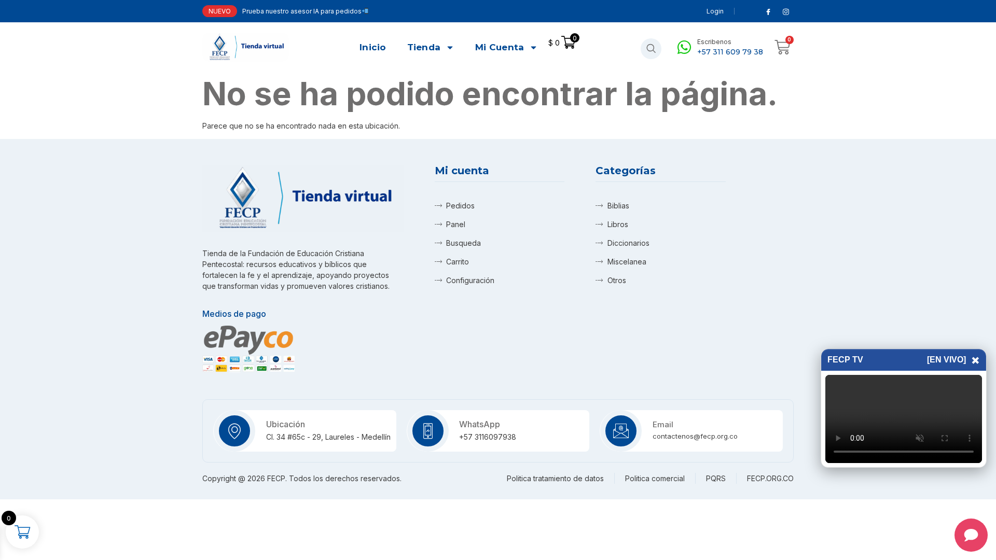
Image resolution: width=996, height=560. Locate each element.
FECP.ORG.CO (770, 478)
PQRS (716, 478)
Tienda (424, 47)
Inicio (372, 47)
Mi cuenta (499, 47)
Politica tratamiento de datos (555, 478)
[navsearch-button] (651, 48)
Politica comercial (655, 478)
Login (715, 11)
